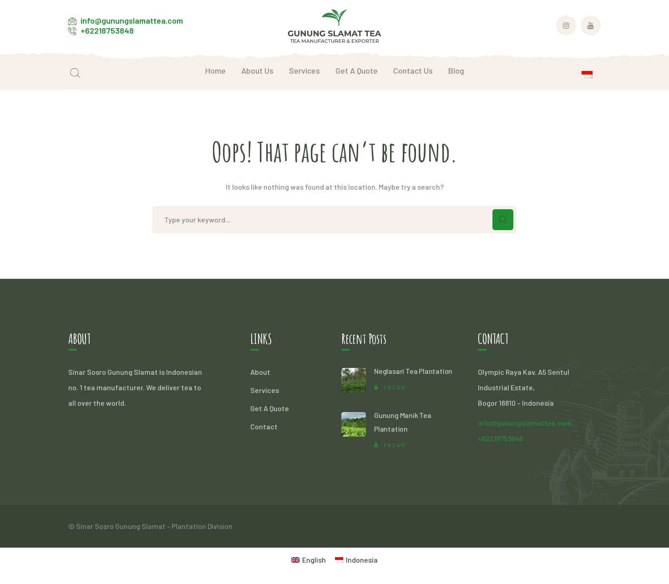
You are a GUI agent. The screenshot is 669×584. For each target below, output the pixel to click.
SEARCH (502, 219)
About (260, 372)
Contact (264, 426)
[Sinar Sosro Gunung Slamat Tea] (334, 24)
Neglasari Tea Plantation (413, 371)
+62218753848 (107, 30)
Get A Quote (269, 408)
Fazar (394, 387)
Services (264, 390)
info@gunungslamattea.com (132, 20)
